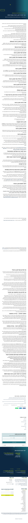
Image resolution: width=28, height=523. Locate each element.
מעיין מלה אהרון (7, 196)
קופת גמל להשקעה (23, 508)
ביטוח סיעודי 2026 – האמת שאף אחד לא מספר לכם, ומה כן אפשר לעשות (8, 471)
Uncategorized (23, 490)
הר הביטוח (24, 501)
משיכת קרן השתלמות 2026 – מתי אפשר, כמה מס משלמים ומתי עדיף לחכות (8, 453)
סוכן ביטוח (24, 504)
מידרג (17, 247)
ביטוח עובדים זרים (23, 499)
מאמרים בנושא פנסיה (22, 503)
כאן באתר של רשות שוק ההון (21, 147)
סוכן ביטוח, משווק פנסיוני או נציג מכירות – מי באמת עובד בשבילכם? (17, 454)
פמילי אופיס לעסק (9, 179)
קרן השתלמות (23, 509)
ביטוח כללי (24, 420)
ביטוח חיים (24, 494)
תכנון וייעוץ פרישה (23, 511)
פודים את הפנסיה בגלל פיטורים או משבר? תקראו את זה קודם (20, 471)
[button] (24, 408)
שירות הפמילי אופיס (20, 179)
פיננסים (24, 505)
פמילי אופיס (24, 506)
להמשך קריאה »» (23, 473)
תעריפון (25, 429)
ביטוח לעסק (24, 496)
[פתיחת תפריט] (10, 4)
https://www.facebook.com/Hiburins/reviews (10, 197)
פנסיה (25, 423)
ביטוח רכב (24, 500)
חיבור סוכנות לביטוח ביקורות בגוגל (9, 220)
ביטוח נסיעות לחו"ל (23, 426)
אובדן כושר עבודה (23, 491)
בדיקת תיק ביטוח (23, 492)
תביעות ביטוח (23, 510)
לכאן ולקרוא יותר (5, 248)
